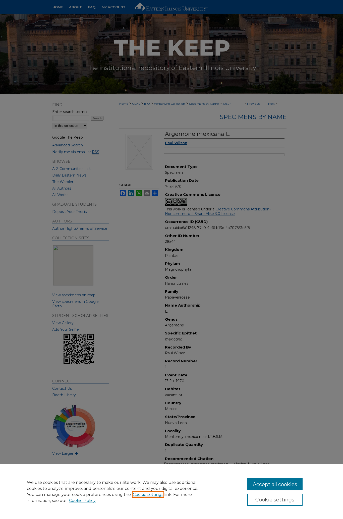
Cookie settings (148, 494)
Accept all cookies (275, 484)
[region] (171, 491)
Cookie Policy (82, 500)
